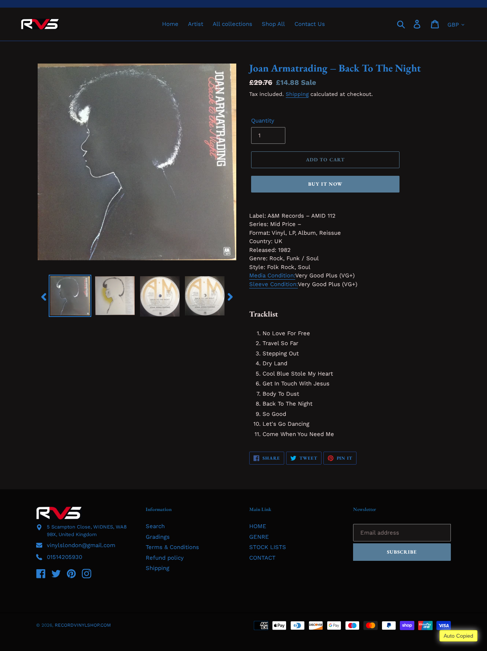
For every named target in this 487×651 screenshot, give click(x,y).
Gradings (158, 536)
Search (155, 526)
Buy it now (325, 184)
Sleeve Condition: (273, 284)
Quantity (262, 120)
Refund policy (165, 557)
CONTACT (262, 557)
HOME (257, 526)
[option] (70, 296)
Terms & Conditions (172, 547)
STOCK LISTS (267, 547)
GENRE (259, 536)
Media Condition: (272, 275)
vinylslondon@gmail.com (81, 545)
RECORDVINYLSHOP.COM (83, 625)
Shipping (297, 94)
